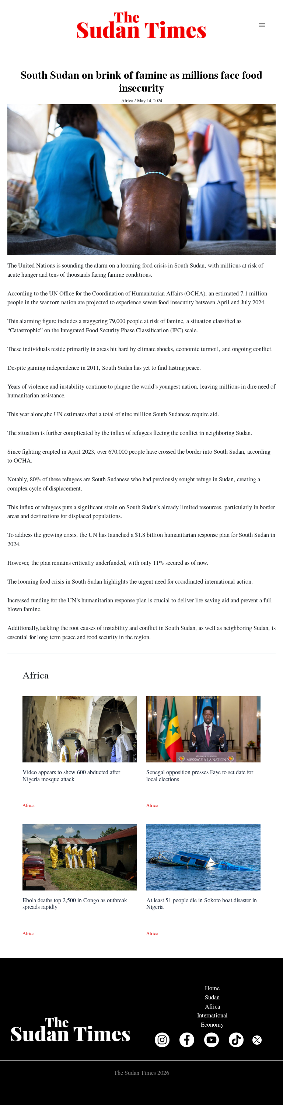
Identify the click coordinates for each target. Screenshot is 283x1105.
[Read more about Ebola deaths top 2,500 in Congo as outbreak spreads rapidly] (79, 857)
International (212, 1015)
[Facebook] (186, 1040)
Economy (212, 1024)
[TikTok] (236, 1040)
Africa (127, 101)
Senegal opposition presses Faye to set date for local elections (199, 775)
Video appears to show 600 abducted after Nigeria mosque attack (71, 775)
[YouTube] (211, 1040)
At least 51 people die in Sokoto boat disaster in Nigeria (201, 903)
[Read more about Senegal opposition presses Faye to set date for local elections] (203, 729)
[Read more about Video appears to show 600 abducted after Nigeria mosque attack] (79, 729)
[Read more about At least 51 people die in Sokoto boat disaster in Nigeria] (203, 857)
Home (212, 988)
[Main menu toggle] (262, 25)
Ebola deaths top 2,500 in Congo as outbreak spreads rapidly (74, 903)
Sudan (212, 997)
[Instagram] (162, 1040)
